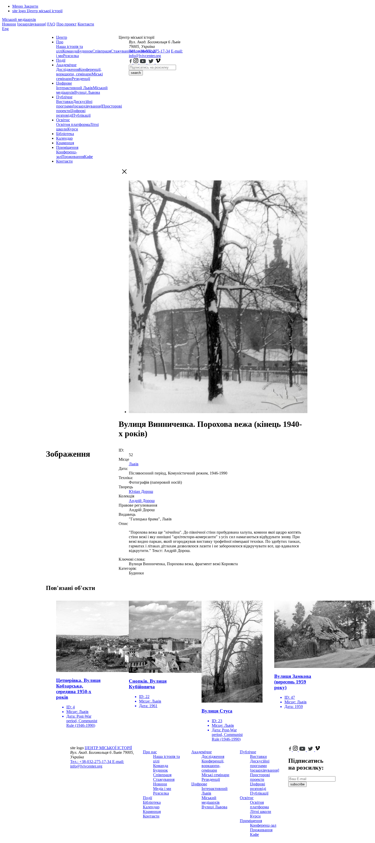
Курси (72, 129)
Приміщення (67, 147)
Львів (134, 464)
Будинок (85, 51)
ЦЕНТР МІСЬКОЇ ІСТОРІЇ (108, 748)
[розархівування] (31, 24)
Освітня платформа (73, 124)
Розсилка (71, 56)
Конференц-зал (263, 825)
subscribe (297, 784)
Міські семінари (215, 775)
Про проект (66, 24)
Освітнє (63, 120)
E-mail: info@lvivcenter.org (156, 53)
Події (60, 60)
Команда (70, 51)
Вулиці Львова (87, 92)
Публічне (64, 97)
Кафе (88, 156)
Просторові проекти (260, 777)
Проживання (72, 156)
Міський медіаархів (19, 19)
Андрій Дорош (142, 500)
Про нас (150, 752)
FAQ (51, 24)
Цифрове (64, 83)
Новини (9, 24)
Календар (64, 138)
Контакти (86, 24)
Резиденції (81, 78)
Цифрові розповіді (70, 113)
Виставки (64, 101)
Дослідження (67, 69)
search (136, 73)
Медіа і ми (162, 788)
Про (59, 42)
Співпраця (101, 51)
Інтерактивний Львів (74, 88)
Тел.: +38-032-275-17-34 (149, 51)
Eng (5, 29)
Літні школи (260, 811)
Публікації (81, 115)
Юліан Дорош (141, 491)
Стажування (163, 779)
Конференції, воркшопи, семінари (79, 71)
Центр (61, 37)
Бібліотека (65, 133)
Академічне (66, 65)
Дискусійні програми (259, 763)
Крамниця (65, 143)
